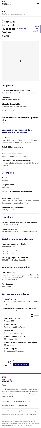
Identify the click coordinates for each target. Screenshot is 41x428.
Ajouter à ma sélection (36, 28)
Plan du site (7, 418)
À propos (31, 411)
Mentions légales (6, 421)
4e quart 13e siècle (9, 224)
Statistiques (20, 415)
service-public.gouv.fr (21, 401)
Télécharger (23, 29)
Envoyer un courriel (20, 364)
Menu (38, 3)
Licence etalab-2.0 (18, 425)
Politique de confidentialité (20, 421)
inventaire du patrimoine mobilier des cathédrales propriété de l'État (20, 276)
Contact (23, 411)
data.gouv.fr (22, 406)
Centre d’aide (32, 415)
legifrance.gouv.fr (8, 406)
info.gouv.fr (6, 401)
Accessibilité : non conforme (10, 411)
